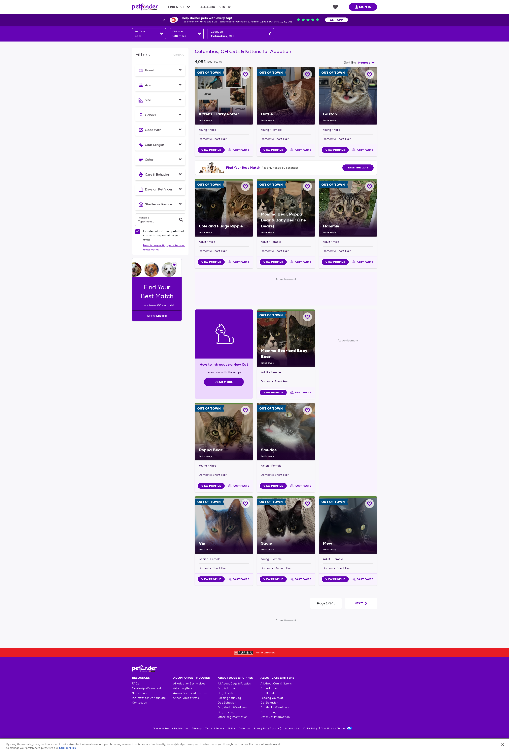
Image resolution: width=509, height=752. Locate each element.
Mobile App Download (146, 688)
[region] (254, 745)
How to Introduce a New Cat (224, 364)
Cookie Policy (310, 728)
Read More (224, 382)
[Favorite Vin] (245, 503)
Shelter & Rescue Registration (170, 728)
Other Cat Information (275, 717)
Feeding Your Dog (229, 698)
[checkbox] (137, 231)
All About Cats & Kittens (276, 683)
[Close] (502, 744)
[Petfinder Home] (145, 7)
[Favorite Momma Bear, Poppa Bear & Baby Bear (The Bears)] (307, 186)
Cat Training (268, 712)
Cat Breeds (267, 693)
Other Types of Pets (186, 698)
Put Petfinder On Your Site (149, 698)
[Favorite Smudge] (307, 410)
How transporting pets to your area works (164, 247)
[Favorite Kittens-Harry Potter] (245, 74)
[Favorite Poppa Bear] (245, 410)
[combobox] (149, 33)
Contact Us (139, 702)
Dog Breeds (225, 693)
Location (217, 31)
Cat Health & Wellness (274, 707)
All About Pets (212, 7)
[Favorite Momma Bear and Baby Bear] (307, 317)
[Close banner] (164, 20)
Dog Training (226, 712)
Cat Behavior (269, 702)
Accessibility (292, 728)
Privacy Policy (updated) (267, 728)
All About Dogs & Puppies (234, 683)
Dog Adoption (227, 688)
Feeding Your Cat (271, 698)
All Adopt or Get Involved (189, 683)
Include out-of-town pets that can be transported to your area (163, 235)
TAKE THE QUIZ (358, 167)
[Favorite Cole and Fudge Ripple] (245, 186)
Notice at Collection (239, 728)
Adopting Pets (182, 688)
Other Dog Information (233, 717)
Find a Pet (176, 7)
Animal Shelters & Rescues (190, 693)
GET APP (336, 20)
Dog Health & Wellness (232, 707)
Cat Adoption (269, 688)
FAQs (135, 683)
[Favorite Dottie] (307, 74)
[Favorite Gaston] (369, 74)
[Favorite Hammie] (369, 186)
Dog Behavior (226, 702)
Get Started (157, 316)
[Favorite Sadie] (307, 503)
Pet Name (143, 217)
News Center (140, 693)
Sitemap (196, 728)
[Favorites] (335, 7)
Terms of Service (214, 728)
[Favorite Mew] (369, 503)
